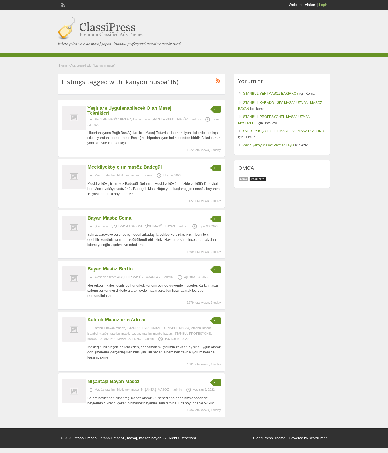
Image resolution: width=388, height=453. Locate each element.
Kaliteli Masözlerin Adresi (116, 319)
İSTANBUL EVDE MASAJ (144, 328)
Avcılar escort (142, 119)
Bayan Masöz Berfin (110, 269)
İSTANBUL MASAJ (176, 328)
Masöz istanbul (105, 175)
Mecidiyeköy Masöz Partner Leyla (268, 145)
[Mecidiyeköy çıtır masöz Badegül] (74, 188)
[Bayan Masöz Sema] (74, 239)
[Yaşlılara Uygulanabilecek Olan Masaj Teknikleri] (74, 129)
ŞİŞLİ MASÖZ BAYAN (160, 226)
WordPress (318, 438)
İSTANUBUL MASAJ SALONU (120, 338)
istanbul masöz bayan (125, 333)
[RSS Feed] (62, 4)
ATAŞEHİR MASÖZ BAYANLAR (138, 277)
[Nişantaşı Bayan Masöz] (74, 402)
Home (63, 65)
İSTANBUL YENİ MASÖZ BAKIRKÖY (270, 94)
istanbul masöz (201, 328)
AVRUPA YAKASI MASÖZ (170, 119)
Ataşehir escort (105, 277)
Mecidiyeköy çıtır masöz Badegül (124, 167)
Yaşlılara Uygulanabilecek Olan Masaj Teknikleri (129, 111)
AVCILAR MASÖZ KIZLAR (113, 119)
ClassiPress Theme (269, 438)
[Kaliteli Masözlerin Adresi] (74, 340)
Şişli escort (102, 226)
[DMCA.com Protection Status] (252, 181)
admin (196, 119)
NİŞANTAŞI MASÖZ (155, 389)
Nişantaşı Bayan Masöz (113, 381)
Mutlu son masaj (128, 175)
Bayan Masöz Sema (109, 218)
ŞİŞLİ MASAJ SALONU (127, 226)
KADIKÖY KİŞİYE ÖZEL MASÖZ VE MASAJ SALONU (283, 131)
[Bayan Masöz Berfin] (74, 289)
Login (323, 5)
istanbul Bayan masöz (110, 328)
